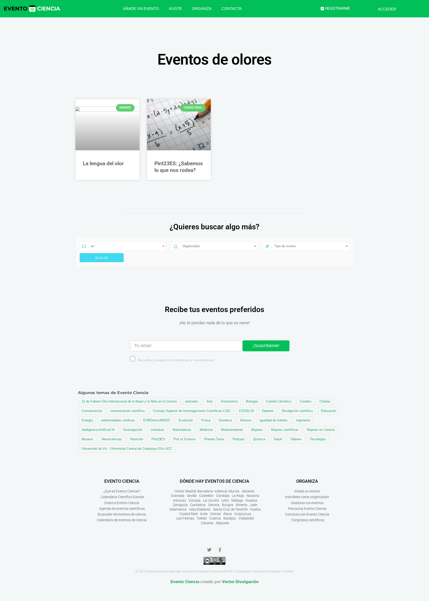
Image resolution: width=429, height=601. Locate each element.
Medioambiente (232, 430)
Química (259, 439)
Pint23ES (158, 439)
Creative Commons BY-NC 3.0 (218, 571)
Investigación (132, 430)
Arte (210, 401)
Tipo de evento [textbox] (285, 246)
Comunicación (92, 411)
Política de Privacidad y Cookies (273, 571)
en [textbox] (92, 246)
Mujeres (257, 430)
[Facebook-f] (219, 550)
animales (191, 401)
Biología (252, 401)
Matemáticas (182, 430)
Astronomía (229, 401)
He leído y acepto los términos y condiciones (176, 360)
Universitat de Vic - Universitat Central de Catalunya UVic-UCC (127, 448)
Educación (328, 411)
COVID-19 (246, 411)
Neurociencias (112, 439)
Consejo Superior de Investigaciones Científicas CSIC (192, 411)
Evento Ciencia (185, 581)
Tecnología (317, 439)
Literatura (157, 430)
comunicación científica (127, 411)
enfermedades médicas (118, 420)
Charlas (325, 401)
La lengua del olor (103, 163)
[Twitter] (209, 550)
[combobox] (127, 246)
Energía (87, 420)
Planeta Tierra (214, 439)
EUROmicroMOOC (156, 420)
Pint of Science (185, 439)
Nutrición (136, 439)
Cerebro (305, 401)
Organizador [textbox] (191, 246)
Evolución (186, 420)
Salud (278, 439)
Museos (87, 439)
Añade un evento (141, 8)
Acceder (387, 9)
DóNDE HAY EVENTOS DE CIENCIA (214, 481)
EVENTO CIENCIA (121, 481)
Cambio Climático (278, 401)
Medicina (206, 430)
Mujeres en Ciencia (320, 430)
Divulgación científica (297, 411)
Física (205, 420)
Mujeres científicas (284, 430)
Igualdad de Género (273, 420)
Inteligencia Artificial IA (98, 430)
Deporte (267, 411)
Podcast (239, 439)
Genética (225, 420)
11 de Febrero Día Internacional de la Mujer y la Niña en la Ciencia (129, 401)
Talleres (295, 439)
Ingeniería (303, 420)
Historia (245, 420)
